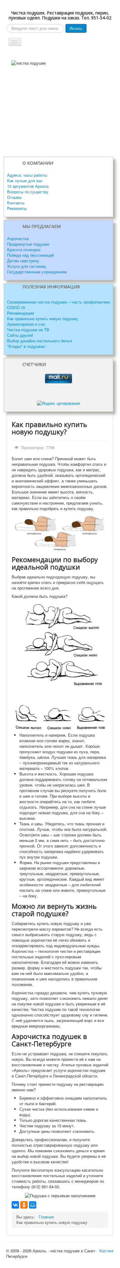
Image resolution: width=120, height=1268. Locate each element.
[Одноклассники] (24, 1205)
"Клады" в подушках (26, 346)
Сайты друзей (20, 335)
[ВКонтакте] (15, 1205)
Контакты (15, 203)
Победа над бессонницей (30, 255)
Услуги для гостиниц (26, 266)
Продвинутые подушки (28, 244)
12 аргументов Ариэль (28, 186)
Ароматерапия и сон (26, 324)
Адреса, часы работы (27, 175)
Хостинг (106, 1251)
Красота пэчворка (23, 249)
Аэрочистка (18, 238)
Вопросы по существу (27, 192)
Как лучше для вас (25, 180)
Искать (76, 28)
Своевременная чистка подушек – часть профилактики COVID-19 (58, 304)
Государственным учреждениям (37, 272)
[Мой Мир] (32, 1205)
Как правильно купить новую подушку (42, 318)
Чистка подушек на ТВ (28, 329)
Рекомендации (20, 313)
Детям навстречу (23, 261)
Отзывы (14, 197)
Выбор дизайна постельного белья (39, 341)
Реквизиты (16, 208)
